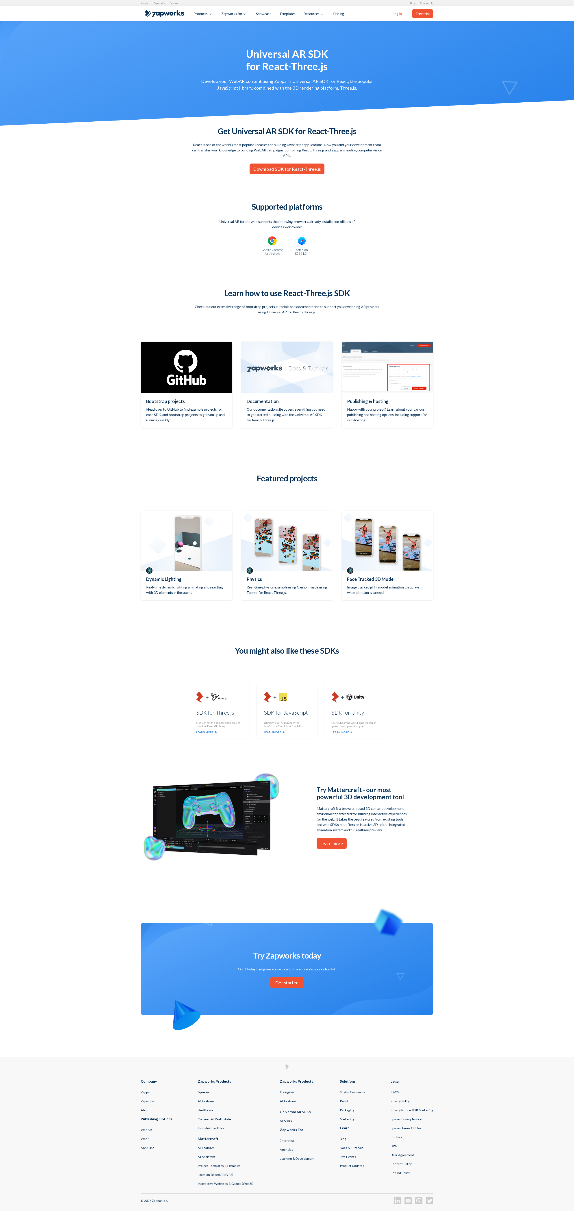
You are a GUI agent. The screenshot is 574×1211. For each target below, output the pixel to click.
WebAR (146, 1130)
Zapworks (159, 3)
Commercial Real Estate (214, 1119)
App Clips (147, 1148)
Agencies (286, 1149)
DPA (394, 1146)
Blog (412, 3)
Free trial (423, 13)
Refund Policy (400, 1173)
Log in (397, 13)
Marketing (347, 1119)
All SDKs (286, 1121)
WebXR (146, 1139)
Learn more (204, 732)
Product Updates (352, 1166)
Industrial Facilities (211, 1128)
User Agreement (402, 1155)
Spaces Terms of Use (406, 1128)
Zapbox (174, 3)
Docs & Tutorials (351, 1148)
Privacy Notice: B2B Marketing (412, 1110)
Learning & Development (297, 1158)
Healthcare (205, 1110)
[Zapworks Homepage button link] (164, 13)
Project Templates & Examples (219, 1166)
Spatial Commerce (352, 1092)
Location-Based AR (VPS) (215, 1175)
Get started (287, 982)
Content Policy (401, 1164)
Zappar (145, 3)
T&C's (395, 1092)
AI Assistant (206, 1157)
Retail (344, 1101)
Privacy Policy (400, 1101)
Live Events (348, 1157)
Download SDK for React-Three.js (287, 169)
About (145, 1110)
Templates (287, 13)
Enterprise (287, 1140)
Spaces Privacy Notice (406, 1119)
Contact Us (426, 3)
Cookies (396, 1137)
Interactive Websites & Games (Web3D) (226, 1183)
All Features (206, 1101)
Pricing (338, 13)
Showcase (263, 13)
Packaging (347, 1110)
